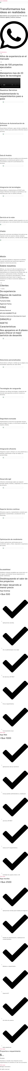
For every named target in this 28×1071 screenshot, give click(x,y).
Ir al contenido (3, 0)
